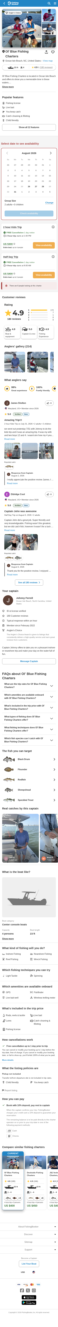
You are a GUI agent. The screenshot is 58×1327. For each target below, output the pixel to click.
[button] (29, 202)
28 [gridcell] (43, 186)
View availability (44, 245)
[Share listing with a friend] (46, 52)
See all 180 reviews (27, 582)
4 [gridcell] (42, 192)
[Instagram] (34, 1290)
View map (48, 61)
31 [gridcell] (15, 192)
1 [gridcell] (22, 192)
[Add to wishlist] (53, 52)
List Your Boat (29, 1264)
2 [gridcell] (29, 192)
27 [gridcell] (36, 186)
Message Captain (29, 661)
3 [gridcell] (36, 192)
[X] (28, 1290)
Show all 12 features (29, 127)
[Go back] (4, 3)
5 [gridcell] (49, 192)
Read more (9, 439)
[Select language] (34, 1272)
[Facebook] (22, 1290)
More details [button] (7, 1060)
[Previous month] (50, 153)
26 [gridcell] (29, 186)
